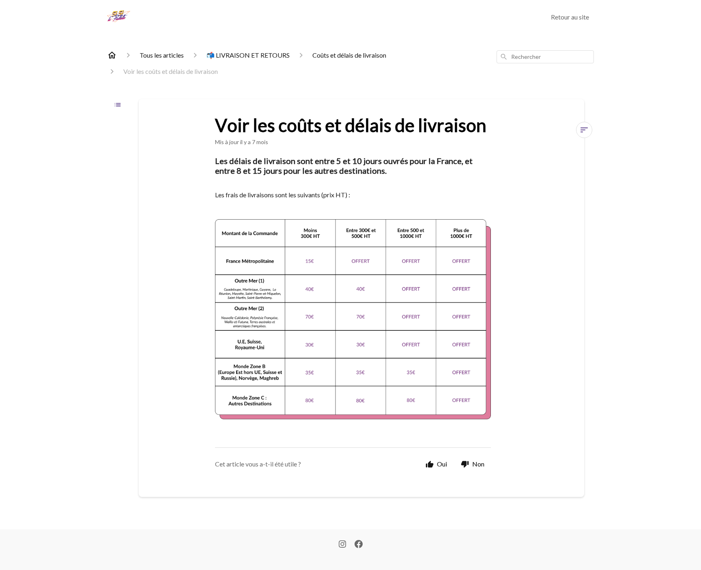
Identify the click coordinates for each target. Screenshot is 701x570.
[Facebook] (358, 545)
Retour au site (570, 17)
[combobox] (545, 56)
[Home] (112, 55)
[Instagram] (342, 545)
